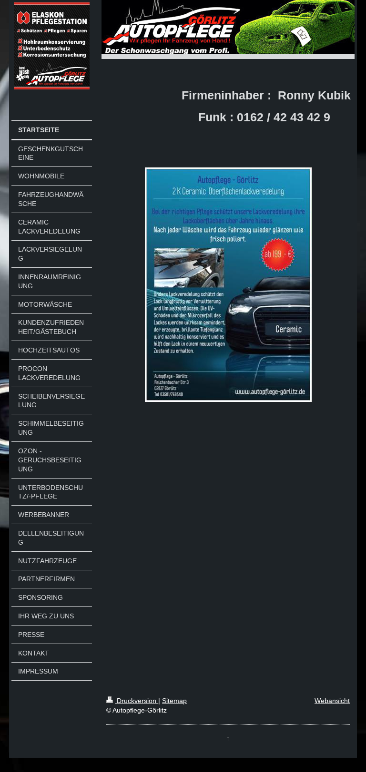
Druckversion (136, 700)
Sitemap (174, 700)
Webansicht (332, 700)
